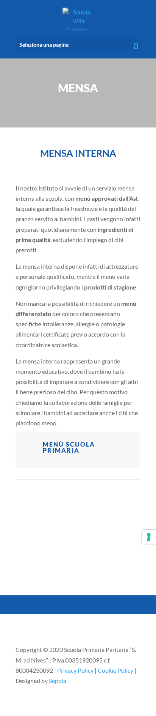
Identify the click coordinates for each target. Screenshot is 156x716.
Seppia (57, 680)
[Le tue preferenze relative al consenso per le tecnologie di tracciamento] (149, 537)
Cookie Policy (115, 670)
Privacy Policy (75, 670)
